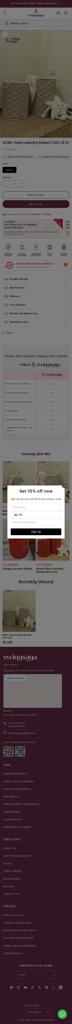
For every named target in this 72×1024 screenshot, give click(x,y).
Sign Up (36, 531)
